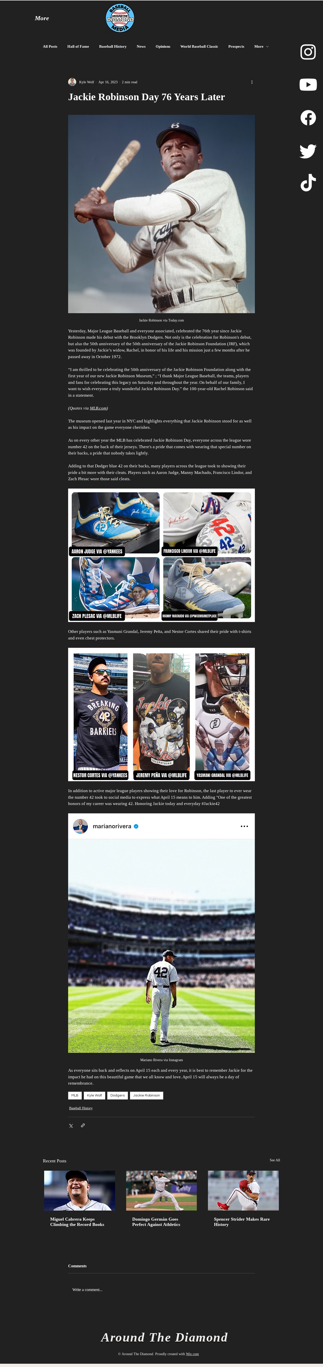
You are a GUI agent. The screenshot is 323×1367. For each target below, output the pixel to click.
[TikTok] (308, 184)
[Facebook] (308, 118)
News (141, 46)
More (258, 46)
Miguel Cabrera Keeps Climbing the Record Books (77, 1222)
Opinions (163, 46)
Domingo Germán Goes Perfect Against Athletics (156, 1222)
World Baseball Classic (199, 46)
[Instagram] (308, 51)
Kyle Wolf (94, 1095)
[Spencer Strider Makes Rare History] (243, 1191)
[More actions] (252, 82)
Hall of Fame (78, 46)
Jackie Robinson (146, 1095)
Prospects (236, 46)
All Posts (50, 46)
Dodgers (118, 1095)
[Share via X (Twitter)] (70, 1125)
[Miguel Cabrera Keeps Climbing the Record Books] (79, 1191)
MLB (74, 1095)
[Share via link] (82, 1125)
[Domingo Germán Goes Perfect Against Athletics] (161, 1191)
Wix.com (192, 1354)
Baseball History (113, 46)
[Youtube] (308, 84)
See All (275, 1160)
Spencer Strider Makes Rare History (242, 1222)
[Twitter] (308, 151)
